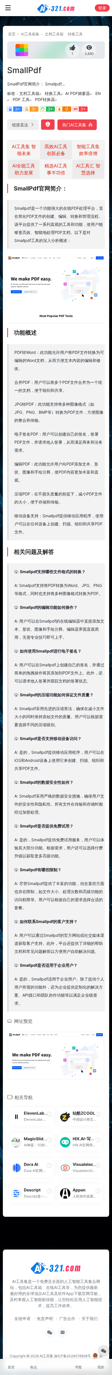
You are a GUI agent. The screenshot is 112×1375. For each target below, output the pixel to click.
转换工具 (75, 34)
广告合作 (67, 1318)
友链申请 (22, 1318)
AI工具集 (46, 1356)
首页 (12, 34)
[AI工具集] (56, 8)
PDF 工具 (21, 99)
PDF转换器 (45, 99)
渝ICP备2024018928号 (72, 1356)
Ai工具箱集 (30, 34)
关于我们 (90, 1318)
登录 (102, 7)
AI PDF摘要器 (77, 93)
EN (98, 93)
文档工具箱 (54, 34)
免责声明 (45, 1318)
